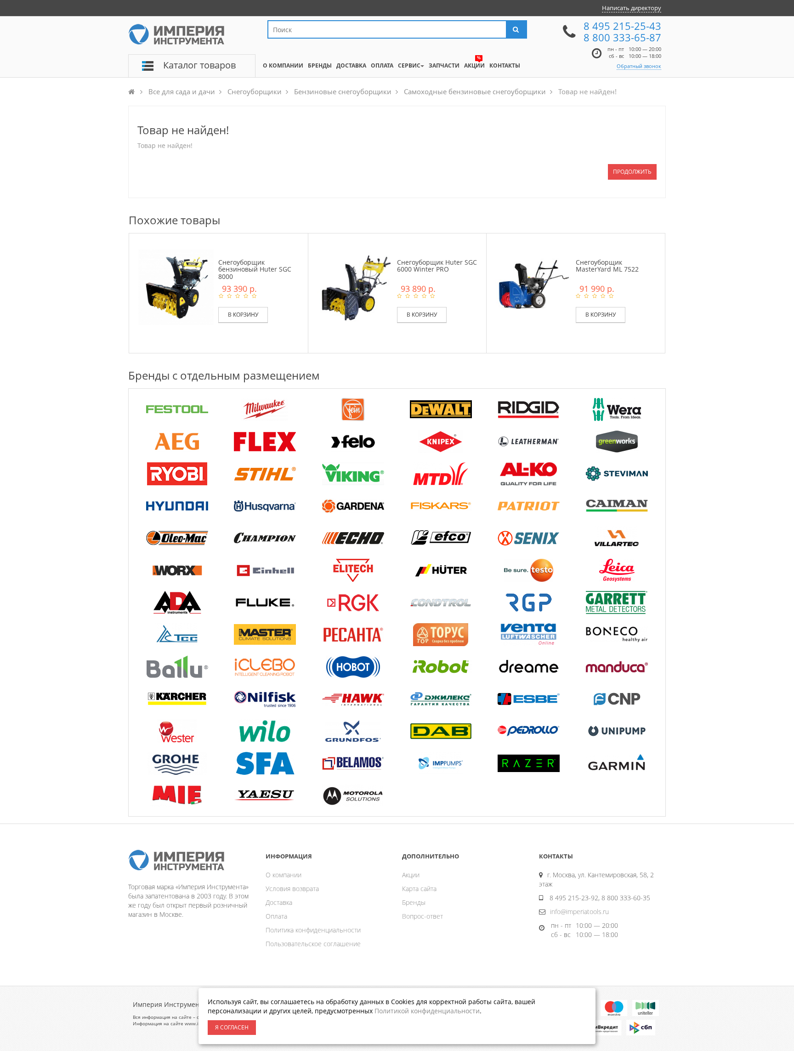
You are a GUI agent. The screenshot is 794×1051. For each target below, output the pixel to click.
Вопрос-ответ (422, 916)
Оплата (276, 916)
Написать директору (631, 8)
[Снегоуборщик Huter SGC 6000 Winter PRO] (354, 286)
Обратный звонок (639, 65)
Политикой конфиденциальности (427, 1010)
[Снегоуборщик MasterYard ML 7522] (533, 286)
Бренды (413, 902)
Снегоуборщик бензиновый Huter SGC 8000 (254, 269)
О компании (283, 874)
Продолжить (632, 172)
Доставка (279, 902)
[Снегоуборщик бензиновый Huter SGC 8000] (176, 286)
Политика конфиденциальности (313, 930)
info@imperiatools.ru (579, 911)
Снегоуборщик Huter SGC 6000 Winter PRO (437, 265)
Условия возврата (292, 888)
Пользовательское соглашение (313, 943)
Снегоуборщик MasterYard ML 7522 (607, 265)
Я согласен (232, 1027)
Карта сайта (419, 888)
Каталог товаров (199, 65)
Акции (411, 874)
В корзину (243, 314)
